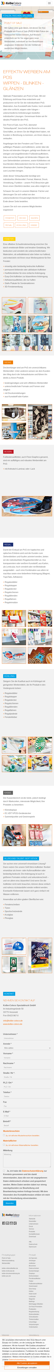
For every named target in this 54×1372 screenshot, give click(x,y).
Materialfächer (10, 1141)
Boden (34, 218)
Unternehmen (33, 1224)
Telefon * (7, 1092)
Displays (32, 1273)
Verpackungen (34, 1324)
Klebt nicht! (32, 1294)
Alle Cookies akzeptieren (27, 1363)
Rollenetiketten (34, 1314)
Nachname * (9, 1063)
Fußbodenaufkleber (35, 1284)
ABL (30, 1242)
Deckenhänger (34, 1271)
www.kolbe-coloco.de (12, 1024)
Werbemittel (6, 1263)
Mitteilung (7, 1150)
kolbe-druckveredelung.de (11, 1273)
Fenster (9, 218)
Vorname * (8, 1053)
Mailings (32, 1301)
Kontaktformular (34, 1234)
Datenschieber (34, 1268)
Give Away (32, 1289)
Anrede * (7, 1044)
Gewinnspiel (33, 1286)
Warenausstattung (8, 1261)
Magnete (32, 1299)
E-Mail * (6, 1112)
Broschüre (32, 1266)
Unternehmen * (10, 1034)
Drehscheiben (34, 1276)
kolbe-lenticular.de (8, 1271)
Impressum (32, 1247)
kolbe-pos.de (6, 1276)
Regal (8, 225)
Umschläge (33, 1322)
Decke (22, 218)
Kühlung (21, 225)
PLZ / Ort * (8, 1083)
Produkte (32, 1231)
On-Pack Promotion (35, 1307)
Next (51, 33)
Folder (31, 1281)
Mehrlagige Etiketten (36, 1304)
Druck (31, 1226)
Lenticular (32, 1296)
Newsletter (32, 1221)
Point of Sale (6, 1258)
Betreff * (7, 1121)
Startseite (32, 1219)
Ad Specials (33, 1258)
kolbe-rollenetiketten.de (10, 1268)
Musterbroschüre (11, 1131)
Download (32, 1236)
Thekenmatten (34, 1319)
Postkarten (32, 1309)
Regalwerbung (34, 1312)
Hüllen (31, 1291)
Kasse (34, 225)
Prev (3, 33)
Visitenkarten (33, 1327)
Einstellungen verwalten (27, 1367)
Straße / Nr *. (9, 1073)
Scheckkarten (33, 1317)
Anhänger (32, 1261)
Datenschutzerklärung (17, 1360)
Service (31, 1229)
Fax (5, 1102)
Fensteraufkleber (34, 1278)
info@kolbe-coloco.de (13, 1021)
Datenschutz (33, 1244)
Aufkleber (32, 1263)
